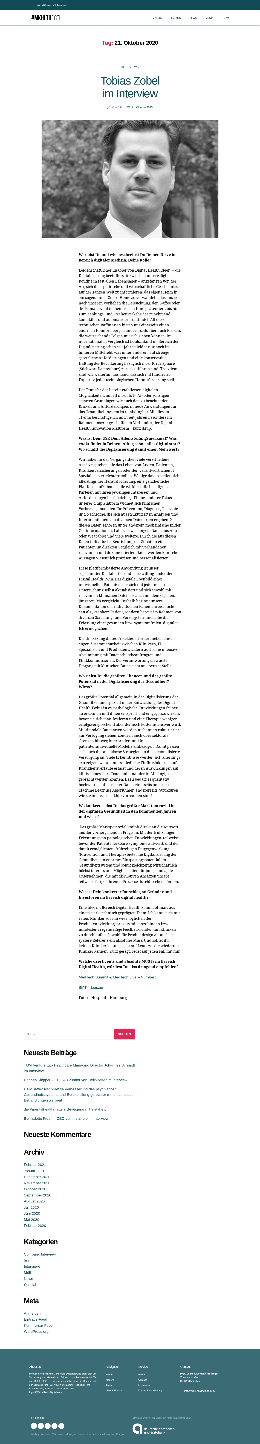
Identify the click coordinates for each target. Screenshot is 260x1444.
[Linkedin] (61, 1426)
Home (141, 1374)
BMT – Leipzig (91, 987)
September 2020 (37, 1195)
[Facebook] (41, 1426)
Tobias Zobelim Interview (129, 87)
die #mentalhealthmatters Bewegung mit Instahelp (65, 1109)
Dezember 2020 (37, 1177)
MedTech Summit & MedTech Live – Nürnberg (118, 977)
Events (176, 17)
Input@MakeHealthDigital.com (45, 1392)
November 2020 (37, 1183)
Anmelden (32, 1313)
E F (119, 107)
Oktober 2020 (35, 1189)
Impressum (144, 1385)
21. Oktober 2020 (142, 107)
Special (30, 1285)
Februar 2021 (35, 1165)
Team (225, 17)
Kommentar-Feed (38, 1325)
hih (26, 1260)
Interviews (130, 66)
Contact (142, 1379)
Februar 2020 (35, 1226)
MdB (27, 1272)
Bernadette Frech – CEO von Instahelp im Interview (66, 1118)
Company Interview (40, 1254)
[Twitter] (48, 1426)
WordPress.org (36, 1331)
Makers (157, 17)
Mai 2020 (31, 1220)
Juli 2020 (31, 1207)
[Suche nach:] (67, 1035)
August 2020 (34, 1201)
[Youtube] (54, 1426)
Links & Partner (114, 1390)
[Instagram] (34, 1426)
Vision (209, 17)
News (193, 17)
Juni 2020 (32, 1213)
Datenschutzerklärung (150, 1390)
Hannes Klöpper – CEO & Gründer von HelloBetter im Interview (75, 1080)
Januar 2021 (34, 1171)
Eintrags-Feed (35, 1319)
